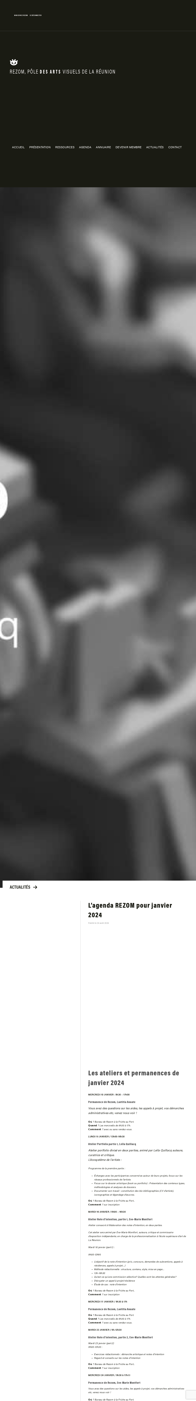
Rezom (19, 64)
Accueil (18, 147)
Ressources (64, 147)
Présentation (40, 147)
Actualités (155, 147)
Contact (175, 147)
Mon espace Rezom (21, 15)
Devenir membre (129, 147)
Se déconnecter (35, 15)
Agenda (85, 147)
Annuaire (103, 147)
